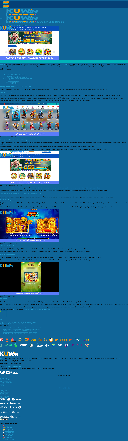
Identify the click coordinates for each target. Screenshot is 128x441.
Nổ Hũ (1, 18)
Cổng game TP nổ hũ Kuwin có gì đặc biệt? (18, 77)
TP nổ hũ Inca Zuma (12, 83)
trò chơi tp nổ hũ (46, 309)
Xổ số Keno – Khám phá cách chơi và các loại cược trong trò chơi (20, 332)
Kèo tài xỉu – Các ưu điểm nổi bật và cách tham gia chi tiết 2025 (19, 330)
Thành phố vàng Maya (13, 79)
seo (26, 25)
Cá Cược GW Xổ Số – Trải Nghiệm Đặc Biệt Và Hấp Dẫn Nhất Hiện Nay (18, 322)
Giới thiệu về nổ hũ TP (13, 76)
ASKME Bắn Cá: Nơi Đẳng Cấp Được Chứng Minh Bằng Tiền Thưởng (17, 323)
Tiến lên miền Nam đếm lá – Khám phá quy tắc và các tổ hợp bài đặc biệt (22, 327)
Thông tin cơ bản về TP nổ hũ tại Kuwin (14, 75)
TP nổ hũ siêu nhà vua (13, 82)
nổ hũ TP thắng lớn (31, 309)
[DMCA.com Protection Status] (4, 419)
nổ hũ (24, 309)
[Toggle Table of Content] (1, 72)
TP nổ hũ (39, 309)
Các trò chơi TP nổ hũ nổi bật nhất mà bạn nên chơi (18, 78)
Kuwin (65, 64)
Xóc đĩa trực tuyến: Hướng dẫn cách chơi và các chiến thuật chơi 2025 (21, 329)
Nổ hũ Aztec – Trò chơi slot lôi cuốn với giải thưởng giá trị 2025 (19, 333)
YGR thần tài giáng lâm (13, 81)
